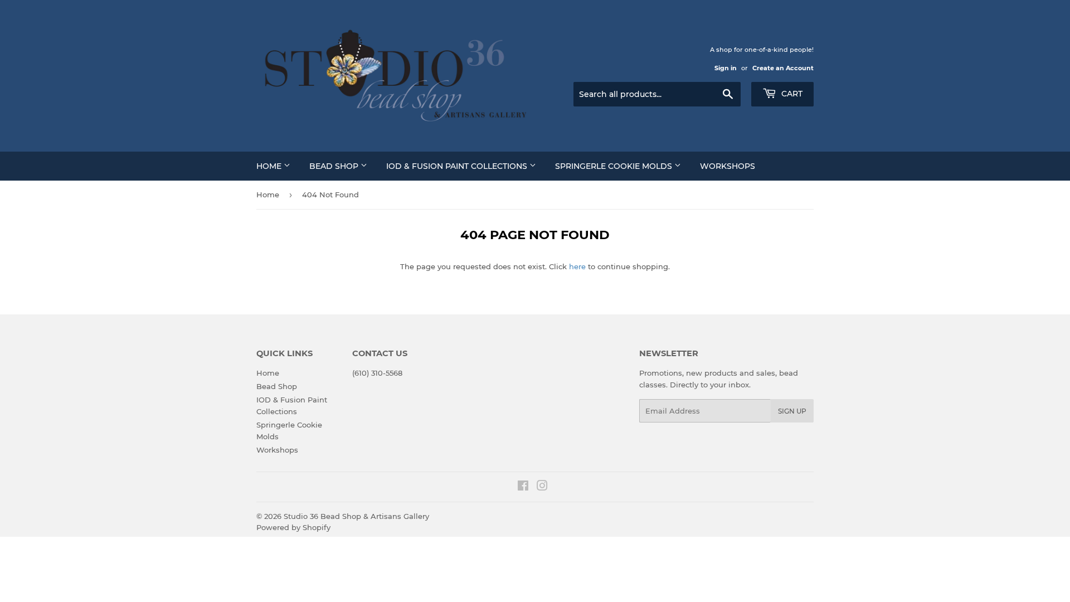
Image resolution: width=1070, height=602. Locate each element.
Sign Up (792, 411)
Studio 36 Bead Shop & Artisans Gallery (356, 516)
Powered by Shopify (293, 527)
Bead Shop (335, 166)
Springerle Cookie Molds (614, 166)
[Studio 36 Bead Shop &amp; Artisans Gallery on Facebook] (523, 487)
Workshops (727, 166)
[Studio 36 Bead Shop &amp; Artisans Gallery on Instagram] (542, 487)
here (577, 266)
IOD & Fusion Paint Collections (457, 166)
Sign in (725, 68)
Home (270, 166)
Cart (790, 94)
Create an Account (783, 68)
